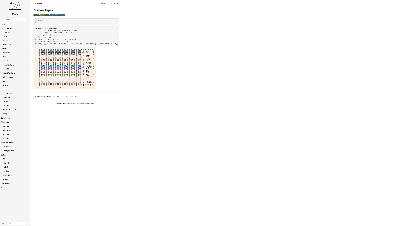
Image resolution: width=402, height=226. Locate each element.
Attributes (6, 61)
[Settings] (115, 3)
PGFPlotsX (6, 171)
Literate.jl (72, 96)
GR (4, 159)
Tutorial (5, 40)
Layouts (5, 81)
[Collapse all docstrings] (118, 3)
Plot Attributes (8, 69)
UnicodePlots (7, 175)
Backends (6, 105)
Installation (6, 32)
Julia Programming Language (86, 103)
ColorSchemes (8, 93)
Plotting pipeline (8, 151)
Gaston (5, 179)
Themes (5, 101)
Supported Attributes (10, 109)
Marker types (43, 10)
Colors (5, 89)
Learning (4, 114)
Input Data (6, 53)
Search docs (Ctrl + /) (9, 19)
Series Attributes (8, 65)
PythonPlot (6, 163)
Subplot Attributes (9, 73)
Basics (5, 36)
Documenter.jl (68, 103)
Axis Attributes (8, 77)
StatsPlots (6, 126)
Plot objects (7, 146)
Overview (6, 138)
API (2, 188)
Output (5, 57)
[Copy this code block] (117, 20)
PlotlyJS (5, 167)
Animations (6, 97)
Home (3, 24)
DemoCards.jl (60, 96)
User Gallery (5, 183)
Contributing (5, 118)
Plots (15, 14)
